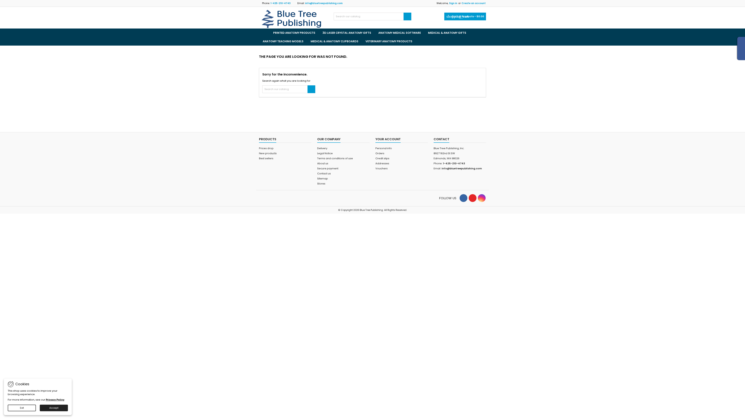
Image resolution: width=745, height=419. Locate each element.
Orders (379, 153)
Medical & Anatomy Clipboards (334, 41)
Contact (441, 139)
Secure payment (327, 168)
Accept (53, 408)
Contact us (324, 173)
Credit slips (382, 158)
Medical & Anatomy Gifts (447, 33)
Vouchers (381, 168)
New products (268, 153)
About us (322, 163)
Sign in (453, 3)
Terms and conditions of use (335, 158)
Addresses (382, 163)
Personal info (383, 148)
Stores (321, 183)
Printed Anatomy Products (294, 33)
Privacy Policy (55, 400)
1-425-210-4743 (280, 3)
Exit (22, 408)
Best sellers (266, 158)
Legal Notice (325, 153)
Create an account (474, 3)
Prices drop (266, 148)
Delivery (322, 148)
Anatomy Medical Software (399, 33)
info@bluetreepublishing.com (324, 3)
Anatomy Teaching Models (283, 41)
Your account (388, 139)
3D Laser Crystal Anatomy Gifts (346, 33)
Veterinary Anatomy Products (389, 41)
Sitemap (322, 178)
